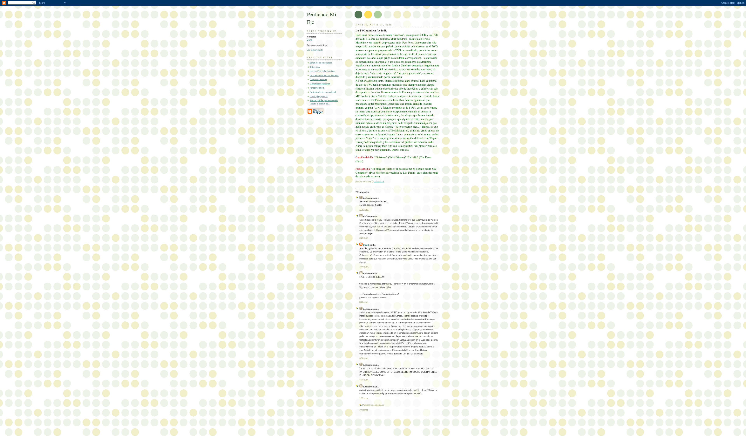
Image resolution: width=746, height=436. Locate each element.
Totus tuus (315, 67)
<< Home (363, 410)
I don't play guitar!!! (319, 96)
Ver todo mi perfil (314, 50)
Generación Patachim (320, 84)
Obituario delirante (318, 79)
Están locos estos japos (321, 63)
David (309, 40)
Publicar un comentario (373, 405)
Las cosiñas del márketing (322, 71)
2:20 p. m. (364, 238)
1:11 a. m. (363, 398)
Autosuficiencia (317, 88)
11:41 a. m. (379, 181)
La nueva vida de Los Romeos (324, 75)
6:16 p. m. (364, 358)
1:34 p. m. (364, 209)
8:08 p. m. (364, 380)
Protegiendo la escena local (323, 92)
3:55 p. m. (364, 302)
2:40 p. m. (364, 266)
